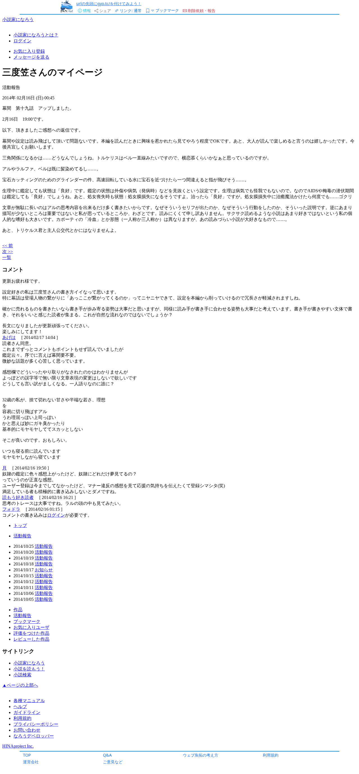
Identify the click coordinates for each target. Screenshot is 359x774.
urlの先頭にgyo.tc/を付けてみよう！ (108, 3)
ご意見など (113, 761)
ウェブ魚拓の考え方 (200, 755)
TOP (27, 755)
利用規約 (271, 755)
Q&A (107, 755)
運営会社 (31, 761)
